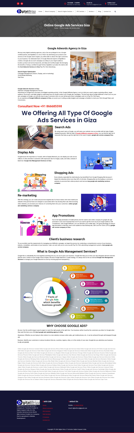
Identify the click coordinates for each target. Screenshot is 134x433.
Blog (99, 11)
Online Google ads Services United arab (75, 351)
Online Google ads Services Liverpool (98, 367)
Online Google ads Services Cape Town (95, 379)
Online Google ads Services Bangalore (53, 363)
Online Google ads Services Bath (37, 371)
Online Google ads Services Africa (49, 349)
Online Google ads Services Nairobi (73, 379)
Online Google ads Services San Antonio (64, 355)
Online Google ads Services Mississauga (48, 359)
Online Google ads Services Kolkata (46, 365)
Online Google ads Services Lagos (60, 377)
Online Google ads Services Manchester (48, 369)
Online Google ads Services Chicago (72, 353)
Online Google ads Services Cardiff (70, 369)
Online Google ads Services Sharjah (65, 361)
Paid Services (47, 414)
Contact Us (107, 11)
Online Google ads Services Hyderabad (76, 363)
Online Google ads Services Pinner (76, 367)
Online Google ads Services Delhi (31, 363)
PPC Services (80, 11)
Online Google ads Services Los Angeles (49, 353)
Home (40, 11)
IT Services (46, 417)
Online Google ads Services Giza (100, 377)
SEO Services (46, 411)
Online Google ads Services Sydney (77, 371)
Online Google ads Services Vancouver (72, 359)
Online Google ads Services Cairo (81, 377)
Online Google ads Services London (32, 367)
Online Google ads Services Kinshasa (38, 377)
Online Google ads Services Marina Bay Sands (82, 375)
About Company (50, 11)
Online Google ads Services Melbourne (100, 371)
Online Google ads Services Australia (98, 351)
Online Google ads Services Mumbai (87, 361)
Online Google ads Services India (30, 351)
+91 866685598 (51, 106)
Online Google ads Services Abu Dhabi (43, 361)
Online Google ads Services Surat (67, 365)
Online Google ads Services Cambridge (93, 369)
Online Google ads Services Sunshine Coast (31, 375)
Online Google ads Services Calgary (55, 357)
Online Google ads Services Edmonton (99, 357)
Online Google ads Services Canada (28, 349)
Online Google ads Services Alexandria (50, 379)
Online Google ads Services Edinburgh (54, 367)
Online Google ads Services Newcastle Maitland (70, 373)
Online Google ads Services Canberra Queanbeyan (100, 373)
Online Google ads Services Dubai (70, 349)
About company (48, 408)
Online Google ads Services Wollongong (56, 375)
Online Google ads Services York (57, 371)
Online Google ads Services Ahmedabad (100, 363)
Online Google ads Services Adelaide (45, 373)
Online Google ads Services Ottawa (77, 357)
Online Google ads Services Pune (87, 365)
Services (91, 11)
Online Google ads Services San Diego (88, 355)
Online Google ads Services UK (89, 349)
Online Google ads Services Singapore (52, 351)
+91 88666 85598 (78, 405)
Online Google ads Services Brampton (95, 359)
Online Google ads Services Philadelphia (40, 355)
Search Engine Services (65, 11)
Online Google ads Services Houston (94, 353)
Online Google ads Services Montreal (34, 357)
